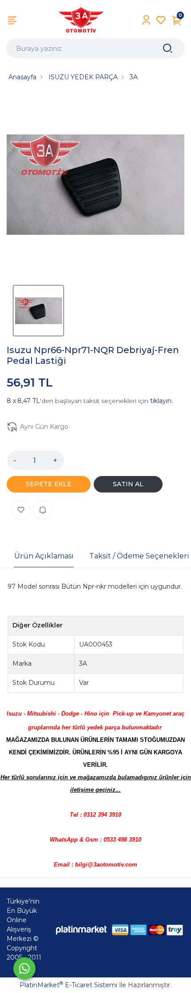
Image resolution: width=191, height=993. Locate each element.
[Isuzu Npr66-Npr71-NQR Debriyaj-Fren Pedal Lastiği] (95, 186)
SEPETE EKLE (49, 484)
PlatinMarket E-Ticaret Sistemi (68, 985)
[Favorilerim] (161, 20)
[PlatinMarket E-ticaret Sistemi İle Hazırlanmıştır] (81, 929)
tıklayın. (161, 401)
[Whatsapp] (24, 968)
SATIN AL (128, 484)
